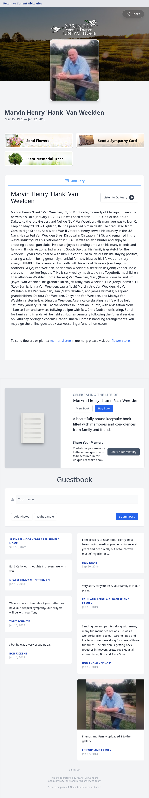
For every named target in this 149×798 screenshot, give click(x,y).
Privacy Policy (63, 781)
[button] (111, 704)
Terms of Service (85, 781)
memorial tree (60, 340)
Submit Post (127, 516)
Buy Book (104, 408)
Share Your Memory (123, 452)
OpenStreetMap (78, 787)
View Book (82, 408)
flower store (121, 340)
